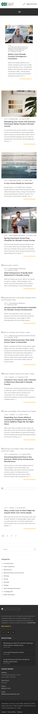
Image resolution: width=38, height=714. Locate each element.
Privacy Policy (11, 712)
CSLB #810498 (31, 623)
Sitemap (19, 712)
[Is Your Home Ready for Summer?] (19, 165)
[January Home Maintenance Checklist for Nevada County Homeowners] (19, 299)
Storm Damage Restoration (12, 588)
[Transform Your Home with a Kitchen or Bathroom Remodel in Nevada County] (19, 374)
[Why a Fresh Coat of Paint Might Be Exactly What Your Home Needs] (19, 496)
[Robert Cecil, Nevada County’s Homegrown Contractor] (19, 34)
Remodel (6, 582)
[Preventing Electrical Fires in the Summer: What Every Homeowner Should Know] (19, 450)
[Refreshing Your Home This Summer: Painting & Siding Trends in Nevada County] (19, 104)
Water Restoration (9, 594)
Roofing (6, 585)
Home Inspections (9, 566)
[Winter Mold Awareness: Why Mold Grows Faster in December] (19, 332)
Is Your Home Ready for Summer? (13, 652)
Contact (3, 712)
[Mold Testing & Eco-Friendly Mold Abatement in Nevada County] (19, 265)
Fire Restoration (8, 563)
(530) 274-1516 (5, 688)
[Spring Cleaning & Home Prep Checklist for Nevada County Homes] (19, 220)
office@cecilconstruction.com (10, 694)
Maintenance (8, 570)
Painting (6, 576)
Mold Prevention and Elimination (14, 573)
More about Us (6, 626)
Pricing (6, 579)
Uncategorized (8, 591)
